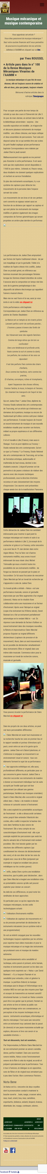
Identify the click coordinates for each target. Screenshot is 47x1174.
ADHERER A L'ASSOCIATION (28, 1125)
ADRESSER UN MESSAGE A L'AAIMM (8, 1125)
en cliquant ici (26, 302)
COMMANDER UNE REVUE (18, 1127)
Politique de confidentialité (10, 1141)
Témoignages (38, 96)
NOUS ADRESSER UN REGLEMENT (38, 1124)
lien (38, 50)
